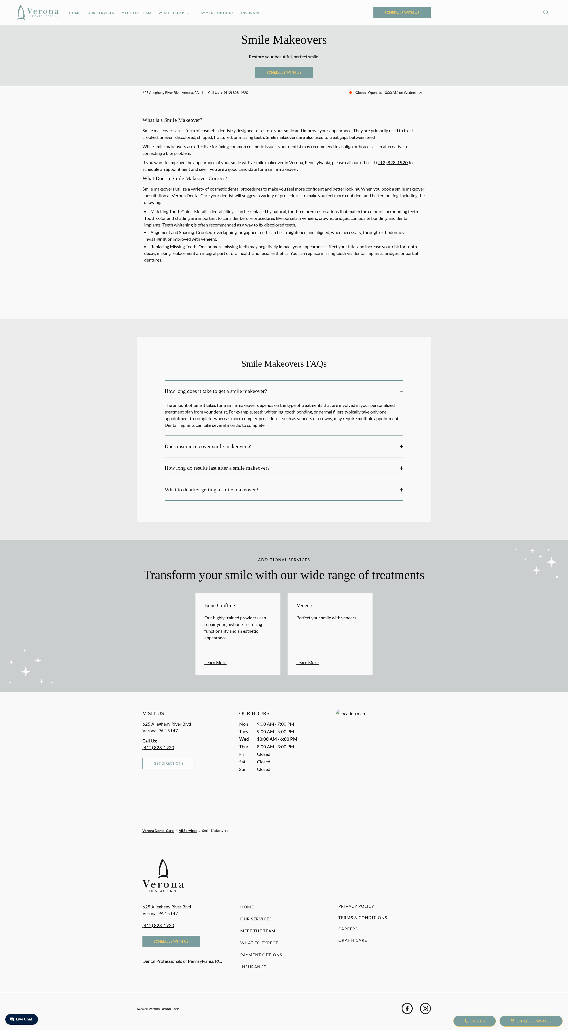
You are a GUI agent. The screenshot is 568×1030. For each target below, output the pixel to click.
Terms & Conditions (362, 917)
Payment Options (216, 13)
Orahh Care (352, 940)
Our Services (101, 13)
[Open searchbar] (546, 12)
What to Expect (175, 13)
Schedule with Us (402, 12)
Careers (348, 928)
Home (75, 13)
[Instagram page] (425, 1008)
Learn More (215, 662)
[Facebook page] (407, 1008)
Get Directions (168, 763)
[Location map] (381, 757)
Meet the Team (137, 13)
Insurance (252, 13)
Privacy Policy (356, 906)
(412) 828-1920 (236, 92)
